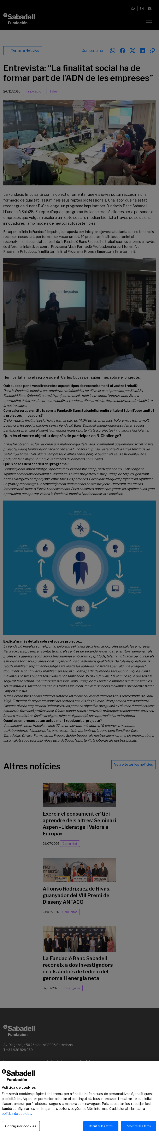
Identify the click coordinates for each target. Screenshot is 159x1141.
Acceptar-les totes (139, 1126)
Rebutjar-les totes (101, 1126)
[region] (79, 1101)
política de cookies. (17, 1114)
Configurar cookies (20, 1126)
